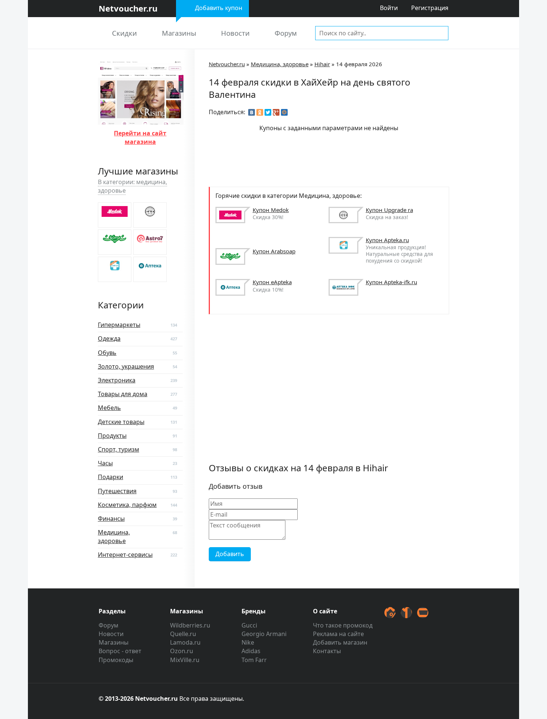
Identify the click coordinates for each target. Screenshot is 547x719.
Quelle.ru (183, 634)
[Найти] (441, 32)
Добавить (229, 554)
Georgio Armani (264, 634)
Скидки (124, 33)
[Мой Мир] (284, 112)
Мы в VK (406, 612)
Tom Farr (254, 660)
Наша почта (422, 612)
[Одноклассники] (259, 112)
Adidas (250, 651)
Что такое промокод (342, 625)
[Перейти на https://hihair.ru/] (140, 120)
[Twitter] (268, 112)
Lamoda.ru (185, 642)
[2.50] (150, 215)
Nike (247, 642)
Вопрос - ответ (120, 651)
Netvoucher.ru (227, 64)
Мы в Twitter (390, 612)
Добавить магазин (340, 642)
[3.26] (114, 215)
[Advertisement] (344, 158)
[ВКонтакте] (251, 112)
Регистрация (429, 8)
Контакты (327, 651)
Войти (389, 8)
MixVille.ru (184, 660)
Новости (235, 33)
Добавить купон (218, 8)
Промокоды (116, 660)
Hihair (322, 64)
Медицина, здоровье (279, 64)
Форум (286, 33)
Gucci (249, 625)
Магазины (179, 33)
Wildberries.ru (190, 625)
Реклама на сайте (338, 634)
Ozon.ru (181, 651)
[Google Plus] (276, 112)
